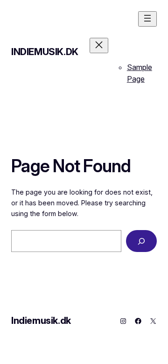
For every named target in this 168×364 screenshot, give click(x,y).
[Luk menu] (99, 45)
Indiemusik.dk (44, 51)
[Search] (141, 241)
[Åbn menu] (147, 19)
